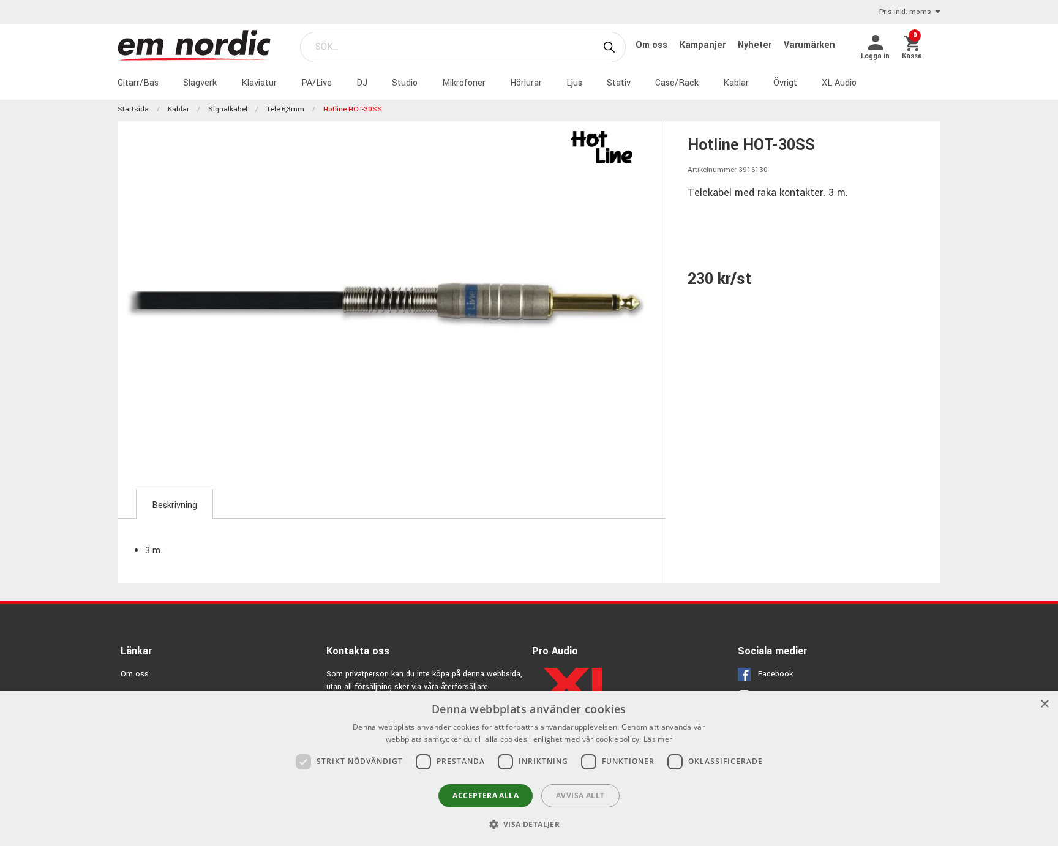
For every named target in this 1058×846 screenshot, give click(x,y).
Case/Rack (677, 83)
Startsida (133, 109)
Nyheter (756, 45)
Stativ (619, 83)
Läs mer (657, 739)
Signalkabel (227, 109)
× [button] (1044, 704)
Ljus (574, 83)
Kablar (736, 83)
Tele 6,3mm (285, 109)
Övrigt (785, 83)
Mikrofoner (464, 83)
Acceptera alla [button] (485, 795)
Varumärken (809, 45)
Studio (405, 83)
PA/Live (316, 83)
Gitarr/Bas (138, 83)
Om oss (653, 45)
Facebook (775, 673)
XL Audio (839, 83)
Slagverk (200, 83)
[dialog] (529, 768)
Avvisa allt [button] (580, 795)
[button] (529, 824)
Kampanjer (704, 45)
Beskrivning (174, 505)
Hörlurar (526, 83)
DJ (361, 83)
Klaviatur (259, 83)
